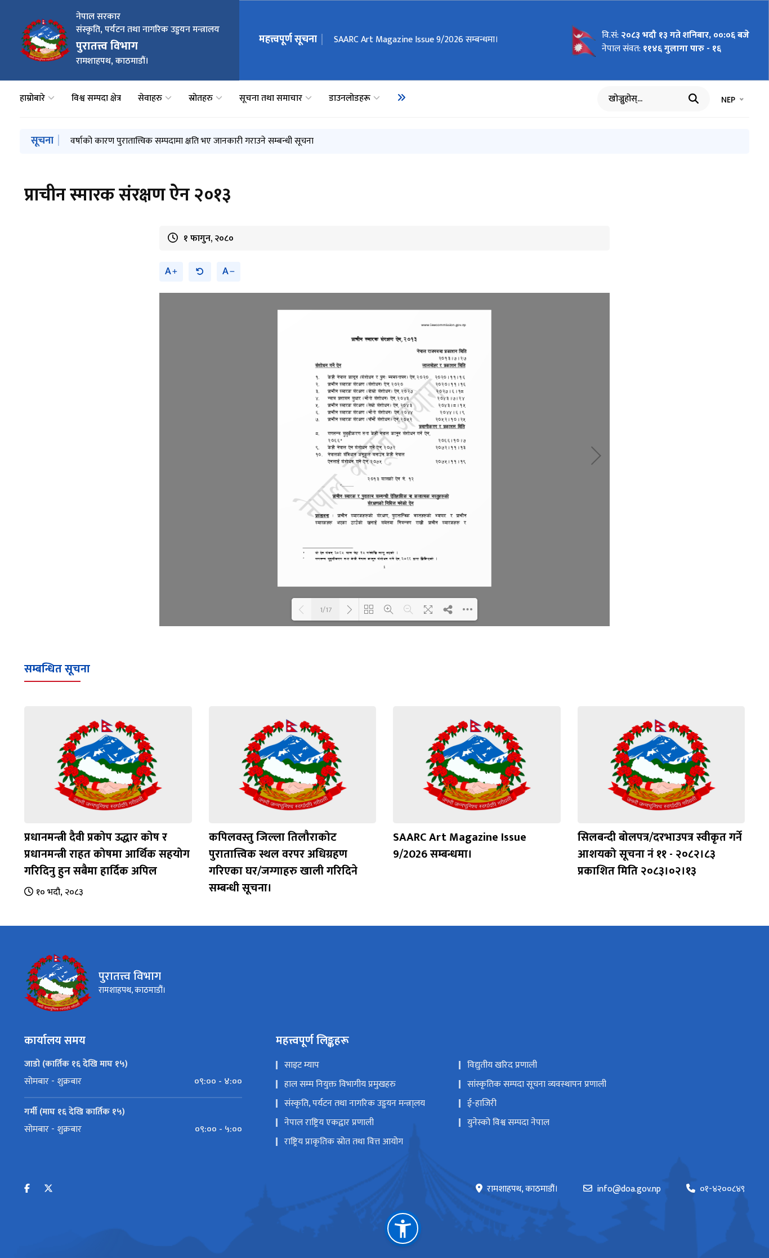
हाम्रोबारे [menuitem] (32, 98)
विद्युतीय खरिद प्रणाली (502, 1065)
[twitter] (48, 1189)
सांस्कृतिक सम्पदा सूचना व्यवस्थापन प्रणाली (536, 1084)
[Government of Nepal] (45, 40)
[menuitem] (401, 97)
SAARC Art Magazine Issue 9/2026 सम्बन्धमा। (416, 39)
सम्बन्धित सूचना (57, 669)
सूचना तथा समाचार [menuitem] (270, 98)
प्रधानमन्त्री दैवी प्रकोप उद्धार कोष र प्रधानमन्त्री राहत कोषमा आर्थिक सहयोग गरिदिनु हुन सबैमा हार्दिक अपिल (107, 854)
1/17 (326, 609)
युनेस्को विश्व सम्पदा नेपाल (508, 1122)
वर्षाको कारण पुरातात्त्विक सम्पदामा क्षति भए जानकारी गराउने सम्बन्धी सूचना (192, 141)
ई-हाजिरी (482, 1103)
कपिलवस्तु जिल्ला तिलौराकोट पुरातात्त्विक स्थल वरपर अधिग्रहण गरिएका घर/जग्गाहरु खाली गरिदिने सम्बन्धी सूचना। (283, 863)
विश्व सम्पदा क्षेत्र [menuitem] (96, 98)
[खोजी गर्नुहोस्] (693, 98)
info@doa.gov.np (629, 1189)
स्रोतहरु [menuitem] (201, 98)
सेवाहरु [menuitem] (150, 98)
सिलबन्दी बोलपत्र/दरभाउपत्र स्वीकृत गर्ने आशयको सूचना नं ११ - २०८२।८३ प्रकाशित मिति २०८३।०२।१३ (660, 854)
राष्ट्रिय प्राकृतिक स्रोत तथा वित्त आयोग (343, 1141)
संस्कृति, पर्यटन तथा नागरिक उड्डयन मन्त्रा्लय (354, 1103)
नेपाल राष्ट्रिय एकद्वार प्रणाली (329, 1122)
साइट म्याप (301, 1065)
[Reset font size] (200, 272)
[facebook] (27, 1189)
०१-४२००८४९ (722, 1189)
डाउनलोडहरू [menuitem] (349, 98)
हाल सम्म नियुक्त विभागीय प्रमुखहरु (340, 1084)
